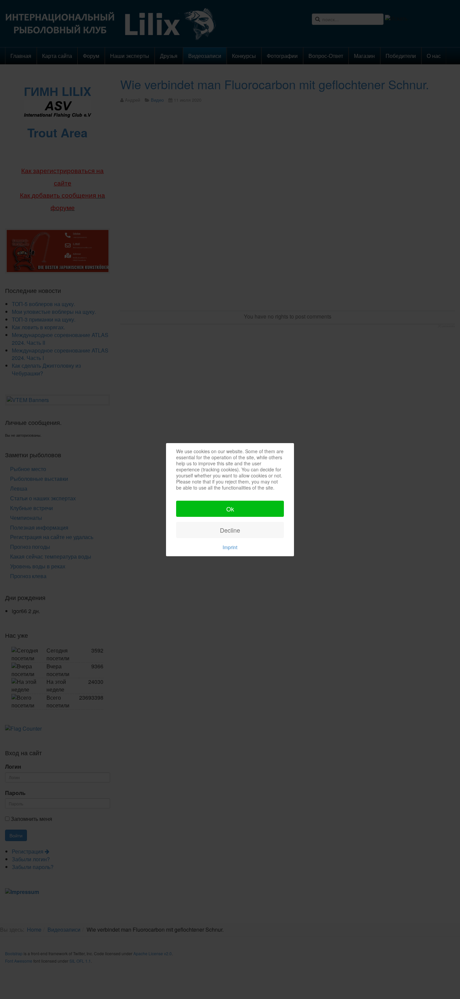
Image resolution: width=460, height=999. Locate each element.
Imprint (230, 547)
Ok (230, 508)
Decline (230, 530)
